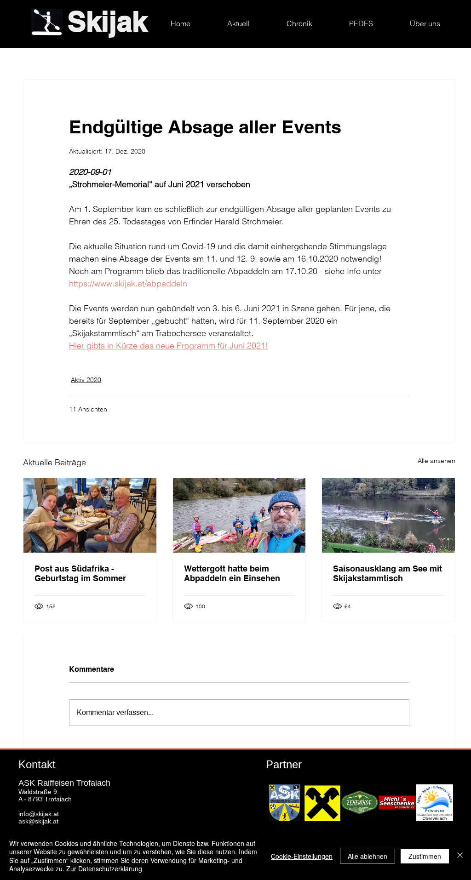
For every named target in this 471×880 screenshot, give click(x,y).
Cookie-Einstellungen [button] (302, 856)
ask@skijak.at (38, 821)
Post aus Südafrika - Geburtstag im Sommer (80, 573)
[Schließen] (459, 856)
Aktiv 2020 (86, 380)
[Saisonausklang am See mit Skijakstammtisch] (388, 515)
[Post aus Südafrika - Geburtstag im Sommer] (89, 515)
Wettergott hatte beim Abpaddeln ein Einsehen (232, 573)
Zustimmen (424, 856)
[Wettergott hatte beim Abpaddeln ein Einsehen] (239, 515)
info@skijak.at (38, 813)
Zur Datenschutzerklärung (104, 868)
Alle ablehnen (367, 856)
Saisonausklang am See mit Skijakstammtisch (387, 573)
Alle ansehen (436, 461)
